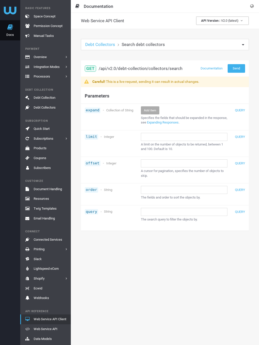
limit (91, 136)
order (91, 189)
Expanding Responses (163, 122)
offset (92, 163)
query (91, 211)
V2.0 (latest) (220, 20)
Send (236, 68)
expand (92, 110)
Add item (150, 110)
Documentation (212, 68)
